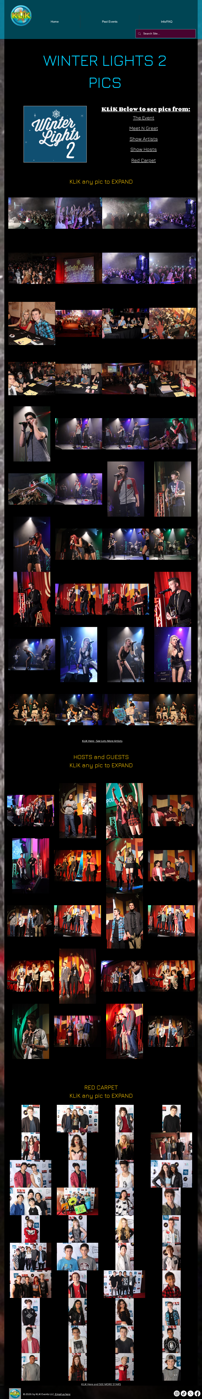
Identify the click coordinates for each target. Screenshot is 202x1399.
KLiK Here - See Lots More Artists (102, 740)
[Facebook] (197, 1393)
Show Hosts (143, 149)
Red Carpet (143, 160)
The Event (143, 117)
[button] (31, 213)
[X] (191, 1393)
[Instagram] (177, 1393)
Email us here (62, 1394)
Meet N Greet (143, 128)
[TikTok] (184, 1393)
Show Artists (144, 138)
